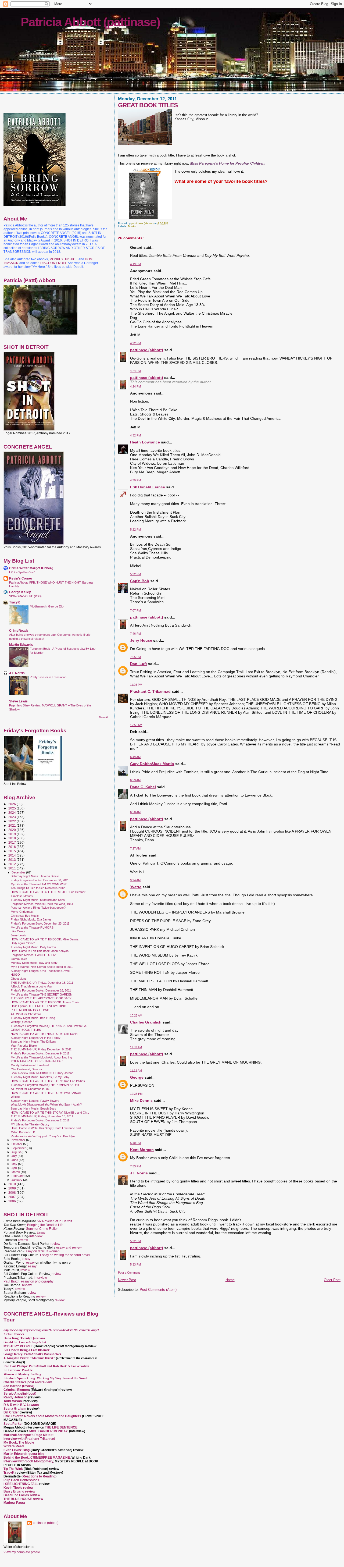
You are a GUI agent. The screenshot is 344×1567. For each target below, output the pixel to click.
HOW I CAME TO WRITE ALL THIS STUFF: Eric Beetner (48, 892)
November (19, 1140)
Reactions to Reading (39, 1476)
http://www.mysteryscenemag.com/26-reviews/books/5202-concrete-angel (51, 1330)
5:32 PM (135, 574)
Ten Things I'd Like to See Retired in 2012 (38, 888)
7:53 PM (135, 1166)
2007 (12, 1197)
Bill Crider (11, 1412)
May (15, 1164)
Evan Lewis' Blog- (17, 1450)
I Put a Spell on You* (22, 572)
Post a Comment (129, 1272)
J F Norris (139, 1173)
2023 (12, 817)
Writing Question (21, 1022)
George (137, 1077)
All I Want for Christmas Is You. (31, 1088)
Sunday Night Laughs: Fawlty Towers (35, 1100)
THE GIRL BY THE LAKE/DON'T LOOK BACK (41, 998)
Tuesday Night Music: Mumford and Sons (38, 899)
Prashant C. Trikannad (150, 691)
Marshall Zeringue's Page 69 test (28, 1435)
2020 (12, 830)
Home (230, 1280)
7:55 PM (135, 657)
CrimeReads (18, 630)
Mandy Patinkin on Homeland (30, 1065)
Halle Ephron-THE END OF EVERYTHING (38, 1006)
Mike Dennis (141, 1100)
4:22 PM (135, 343)
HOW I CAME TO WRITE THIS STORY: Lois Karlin (44, 1033)
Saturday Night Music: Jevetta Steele (35, 876)
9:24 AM (135, 880)
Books (132, 226)
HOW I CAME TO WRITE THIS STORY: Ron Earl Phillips (48, 1081)
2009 (12, 1188)
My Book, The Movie (18, 1442)
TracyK (14, 602)
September (19, 1148)
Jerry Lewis (18, 935)
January (17, 1179)
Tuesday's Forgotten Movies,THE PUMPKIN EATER (45, 1084)
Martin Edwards (21, 644)
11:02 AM (136, 1047)
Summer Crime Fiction (42, 1229)
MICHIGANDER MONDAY (48, 1431)
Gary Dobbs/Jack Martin (152, 764)
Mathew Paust (14, 1503)
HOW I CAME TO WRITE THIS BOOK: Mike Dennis (45, 939)
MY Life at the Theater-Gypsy (30, 1124)
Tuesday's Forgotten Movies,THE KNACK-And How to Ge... (50, 1026)
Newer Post (127, 1280)
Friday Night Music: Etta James (31, 919)
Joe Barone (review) (18, 1386)
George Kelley (20, 592)
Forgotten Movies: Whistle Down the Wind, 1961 (42, 903)
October (17, 1144)
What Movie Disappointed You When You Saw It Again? (46, 1104)
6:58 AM (135, 812)
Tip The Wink (13, 1469)
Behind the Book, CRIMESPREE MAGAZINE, (37, 1457)
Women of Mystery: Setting (22, 1374)
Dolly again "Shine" (23, 943)
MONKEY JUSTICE (63, 259)
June (15, 1159)
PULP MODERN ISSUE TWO (30, 1010)
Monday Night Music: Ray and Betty (34, 962)
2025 (12, 808)
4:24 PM (135, 370)
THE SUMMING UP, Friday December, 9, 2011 (41, 1049)
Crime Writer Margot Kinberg (31, 568)
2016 (12, 846)
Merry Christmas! (22, 911)
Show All (103, 717)
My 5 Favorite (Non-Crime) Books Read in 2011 (42, 966)
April (15, 1168)
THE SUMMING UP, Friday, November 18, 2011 (42, 1116)
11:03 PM (136, 684)
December (19, 872)
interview (35, 1236)
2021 (12, 825)
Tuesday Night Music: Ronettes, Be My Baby (40, 1077)
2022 (12, 821)
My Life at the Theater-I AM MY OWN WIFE (39, 884)
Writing (15, 1096)
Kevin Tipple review (18, 1488)
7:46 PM (135, 633)
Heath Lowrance (145, 442)
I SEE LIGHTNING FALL (21, 1484)
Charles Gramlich (146, 1022)
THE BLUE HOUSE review (23, 1499)
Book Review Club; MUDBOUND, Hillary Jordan (42, 1073)
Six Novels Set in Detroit (54, 1221)
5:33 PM (135, 1264)
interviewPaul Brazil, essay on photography (28, 1279)
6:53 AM (135, 780)
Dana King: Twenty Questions (24, 1338)
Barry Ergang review (19, 1491)
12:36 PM (136, 1093)
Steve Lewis (18, 701)
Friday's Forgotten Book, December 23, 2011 (40, 923)
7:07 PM (135, 610)
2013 (12, 859)
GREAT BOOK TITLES (26, 1029)
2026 (12, 804)
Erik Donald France (147, 487)
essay (26, 1259)
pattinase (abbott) (146, 350)
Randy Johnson (15, 1397)
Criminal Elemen (16, 1390)
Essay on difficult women (42, 1251)
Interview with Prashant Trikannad (29, 1439)
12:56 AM (136, 725)
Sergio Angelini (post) (19, 1393)
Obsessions (19, 978)
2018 (12, 838)
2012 (12, 864)
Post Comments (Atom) (158, 1290)
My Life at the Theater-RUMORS (32, 927)
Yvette (135, 887)
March (16, 1172)
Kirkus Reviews (13, 1334)
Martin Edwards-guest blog (23, 1454)
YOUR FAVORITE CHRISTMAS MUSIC (37, 1061)
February (18, 1175)
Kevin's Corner (20, 578)
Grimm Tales (19, 959)
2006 (12, 1201)
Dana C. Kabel (143, 787)
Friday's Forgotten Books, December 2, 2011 (40, 1120)
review (23, 1240)
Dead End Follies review (21, 1495)
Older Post (332, 1280)
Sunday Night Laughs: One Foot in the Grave (40, 970)
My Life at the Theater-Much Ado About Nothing (41, 1057)
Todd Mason (13, 1401)
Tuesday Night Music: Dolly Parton (33, 947)
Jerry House (141, 640)
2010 (12, 1184)
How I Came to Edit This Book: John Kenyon (40, 951)
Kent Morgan (142, 1149)
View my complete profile (21, 1552)
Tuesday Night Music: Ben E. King (33, 1017)
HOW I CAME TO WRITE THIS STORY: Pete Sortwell (46, 1093)
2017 (12, 842)
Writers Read (13, 1446)
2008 (12, 1192)
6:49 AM (135, 757)
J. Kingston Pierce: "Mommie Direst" (29, 1358)
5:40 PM (135, 1143)
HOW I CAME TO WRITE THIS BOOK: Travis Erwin (45, 1002)
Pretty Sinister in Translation (48, 677)
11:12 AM (136, 1070)
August (17, 1152)
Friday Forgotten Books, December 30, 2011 (40, 880)
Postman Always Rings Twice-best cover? (38, 907)
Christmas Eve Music (25, 915)
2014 (12, 855)
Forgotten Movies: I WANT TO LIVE (34, 955)
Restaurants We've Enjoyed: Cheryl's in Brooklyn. (43, 1136)
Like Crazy (18, 931)
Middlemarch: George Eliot (47, 606)
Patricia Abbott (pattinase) (90, 22)
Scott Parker (13, 1424)
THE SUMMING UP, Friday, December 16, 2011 (42, 982)
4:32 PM (135, 435)
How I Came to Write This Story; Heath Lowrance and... (47, 1128)
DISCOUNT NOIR (53, 263)
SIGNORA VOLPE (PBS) (25, 596)
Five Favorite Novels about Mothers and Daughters (42, 1416)
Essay (41, 1232)
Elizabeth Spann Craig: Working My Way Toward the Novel (45, 1378)
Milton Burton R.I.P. (23, 1132)
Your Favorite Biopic (24, 1045)
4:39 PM (135, 480)
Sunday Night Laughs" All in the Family (35, 1037)
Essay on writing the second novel (65, 1255)
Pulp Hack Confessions (21, 1480)
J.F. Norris (17, 673)
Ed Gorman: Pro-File (18, 1370)
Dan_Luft (138, 664)
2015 (12, 851)
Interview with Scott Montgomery (28, 1461)
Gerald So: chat (24, 1342)
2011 (12, 868)
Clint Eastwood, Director (26, 1069)
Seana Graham (14, 1408)
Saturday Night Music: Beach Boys (33, 1108)
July (15, 1155)
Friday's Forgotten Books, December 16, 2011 (41, 990)
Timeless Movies (22, 896)
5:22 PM (135, 529)
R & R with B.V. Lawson (21, 1405)
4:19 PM (135, 264)
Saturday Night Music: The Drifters (33, 1041)
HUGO (15, 974)
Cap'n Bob (139, 581)
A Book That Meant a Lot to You (31, 986)
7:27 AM (135, 848)
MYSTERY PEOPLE (18, 1346)
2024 (12, 812)
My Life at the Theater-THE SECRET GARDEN (41, 994)
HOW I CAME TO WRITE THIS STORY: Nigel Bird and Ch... (50, 1112)
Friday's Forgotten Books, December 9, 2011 (40, 1053)
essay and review (69, 1247)
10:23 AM (136, 1015)
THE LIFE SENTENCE (61, 1427)
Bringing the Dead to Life (45, 1225)
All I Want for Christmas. (26, 1014)
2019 (12, 834)
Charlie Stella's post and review (27, 1382)
